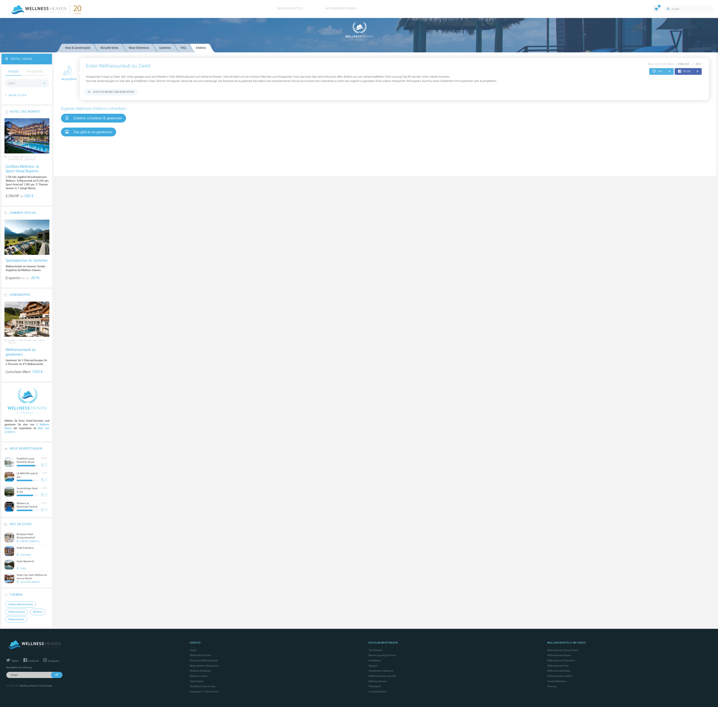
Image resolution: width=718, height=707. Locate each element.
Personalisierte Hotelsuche (204, 665)
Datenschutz (212, 691)
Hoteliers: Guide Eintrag (202, 686)
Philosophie (375, 686)
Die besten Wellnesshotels (204, 660)
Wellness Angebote (200, 670)
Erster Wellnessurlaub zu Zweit (118, 66)
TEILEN (690, 71)
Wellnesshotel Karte (200, 655)
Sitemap (551, 686)
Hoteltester (375, 660)
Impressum (196, 691)
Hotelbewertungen (341, 8)
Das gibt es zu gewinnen (92, 132)
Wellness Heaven (378, 681)
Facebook (33, 660)
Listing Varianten (378, 691)
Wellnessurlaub (16, 611)
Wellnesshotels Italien (559, 670)
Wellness (37, 611)
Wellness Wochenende (20, 604)
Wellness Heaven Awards (382, 676)
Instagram (53, 660)
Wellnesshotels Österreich (561, 660)
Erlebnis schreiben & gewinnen (97, 118)
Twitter (15, 660)
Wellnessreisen (16, 619)
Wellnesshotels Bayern (559, 655)
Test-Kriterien (376, 650)
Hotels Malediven (556, 681)
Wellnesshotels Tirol (557, 665)
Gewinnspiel (196, 681)
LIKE (663, 71)
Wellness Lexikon (199, 676)
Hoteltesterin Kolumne (381, 670)
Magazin (373, 665)
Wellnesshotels (291, 8)
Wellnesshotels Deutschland (562, 650)
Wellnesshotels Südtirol (560, 676)
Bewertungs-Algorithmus (382, 655)
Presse (193, 650)
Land (11, 83)
